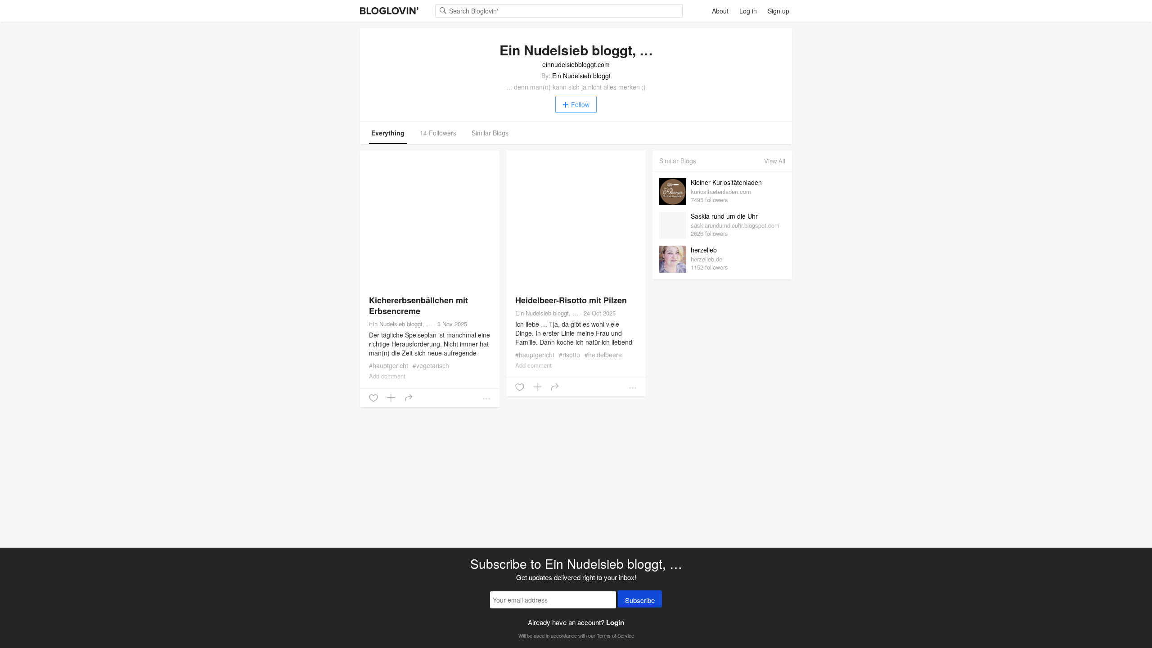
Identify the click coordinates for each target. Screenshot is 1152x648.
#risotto (569, 354)
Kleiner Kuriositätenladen (726, 182)
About (720, 10)
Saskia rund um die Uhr (724, 216)
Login (615, 622)
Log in (748, 10)
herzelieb (704, 250)
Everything (388, 132)
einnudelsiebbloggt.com (576, 64)
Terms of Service (615, 635)
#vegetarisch (431, 365)
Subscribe (640, 600)
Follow (580, 104)
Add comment (387, 376)
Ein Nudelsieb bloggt (581, 75)
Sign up (778, 10)
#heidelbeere (603, 354)
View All (774, 161)
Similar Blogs (490, 132)
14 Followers (438, 132)
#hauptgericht (388, 365)
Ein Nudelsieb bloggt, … (400, 324)
